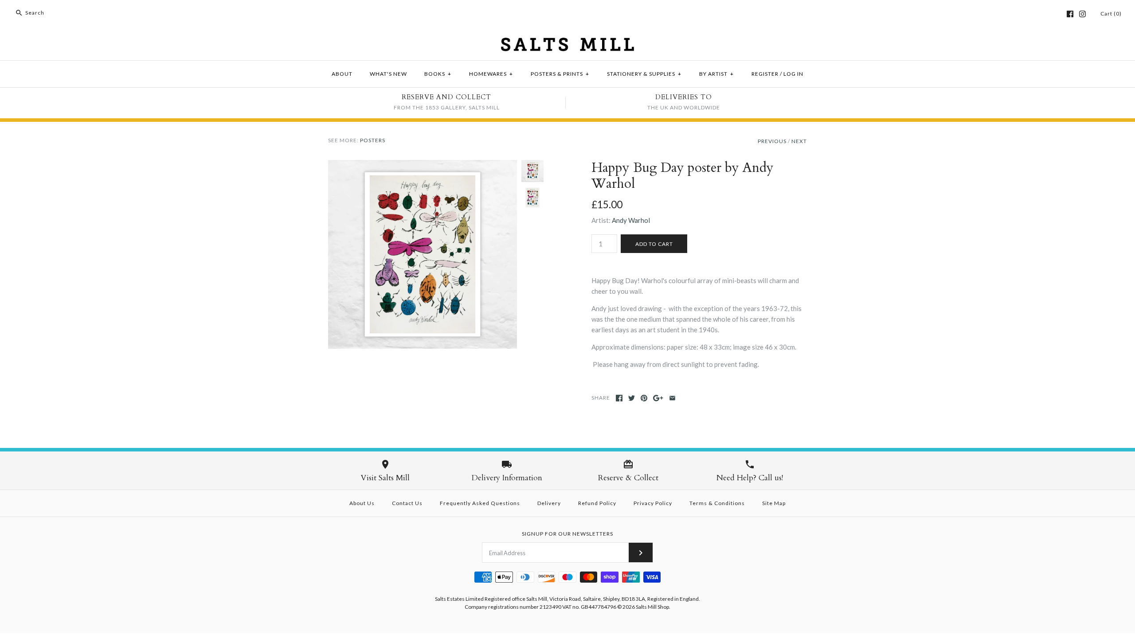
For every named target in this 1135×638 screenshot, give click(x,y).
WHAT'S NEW (388, 73)
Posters (372, 140)
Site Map (774, 503)
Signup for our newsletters (567, 533)
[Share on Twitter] (631, 398)
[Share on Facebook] (619, 398)
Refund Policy (597, 503)
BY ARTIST (716, 73)
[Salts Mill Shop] (567, 43)
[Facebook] (1070, 14)
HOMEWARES (491, 73)
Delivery (549, 503)
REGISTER (765, 73)
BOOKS (437, 73)
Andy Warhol (631, 220)
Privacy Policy (653, 503)
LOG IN (793, 73)
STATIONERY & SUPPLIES (644, 73)
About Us (362, 503)
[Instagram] (1082, 14)
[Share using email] (672, 398)
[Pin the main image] (644, 398)
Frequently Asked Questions (480, 503)
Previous (772, 141)
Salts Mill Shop (652, 606)
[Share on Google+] (658, 398)
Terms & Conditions (717, 503)
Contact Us (407, 503)
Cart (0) (1111, 13)
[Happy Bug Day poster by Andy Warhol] (422, 165)
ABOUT (342, 73)
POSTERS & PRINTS (560, 73)
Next (799, 141)
